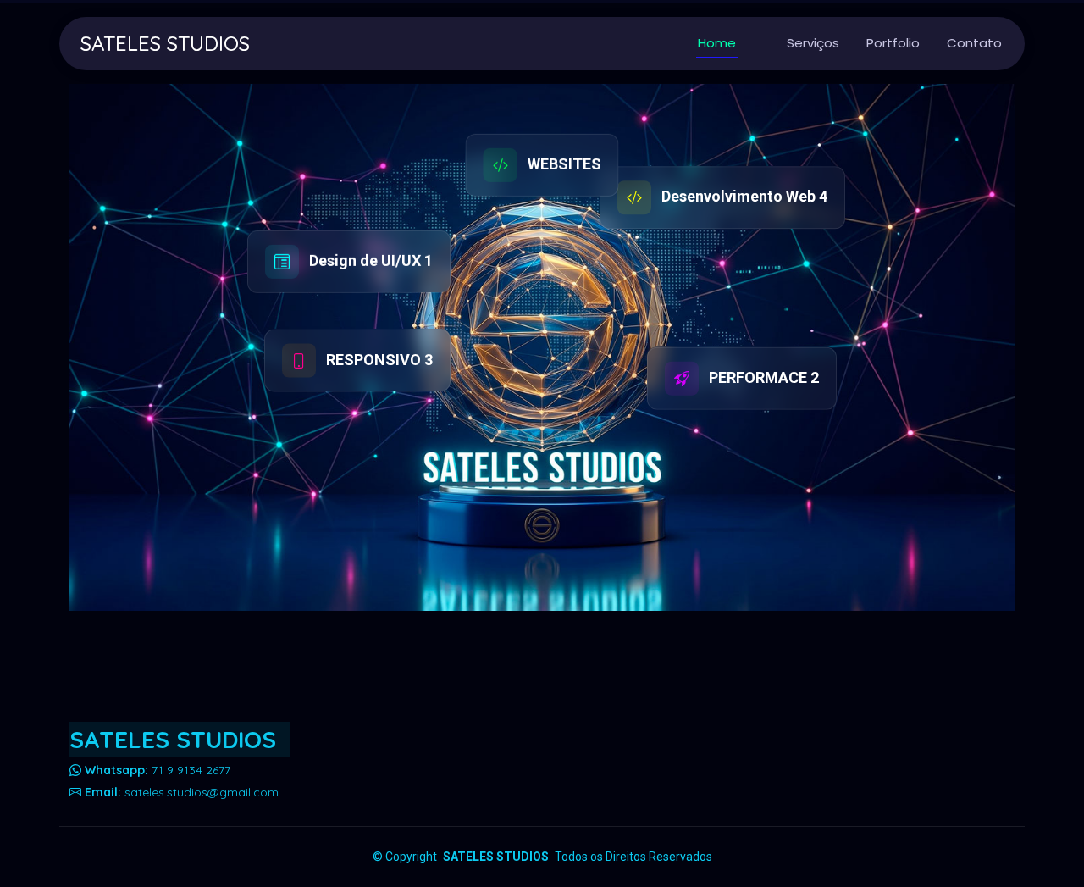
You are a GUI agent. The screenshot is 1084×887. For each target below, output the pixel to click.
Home (717, 43)
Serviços (813, 43)
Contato (974, 43)
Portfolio (893, 43)
